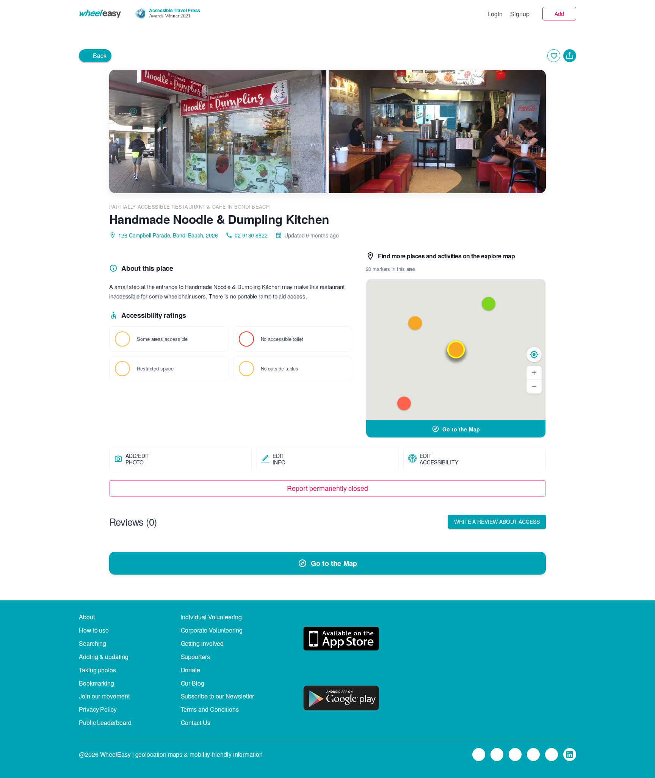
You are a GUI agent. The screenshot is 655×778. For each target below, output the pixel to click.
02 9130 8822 (251, 235)
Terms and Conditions (210, 709)
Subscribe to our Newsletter (217, 696)
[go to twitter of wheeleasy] (496, 754)
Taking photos (97, 670)
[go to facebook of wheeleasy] (515, 754)
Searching (92, 643)
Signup (520, 13)
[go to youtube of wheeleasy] (551, 754)
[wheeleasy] (100, 13)
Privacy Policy (98, 709)
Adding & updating (103, 656)
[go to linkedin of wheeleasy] (569, 754)
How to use (94, 630)
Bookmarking (96, 683)
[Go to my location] (534, 354)
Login (495, 13)
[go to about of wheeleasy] (341, 639)
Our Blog (192, 683)
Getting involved (202, 643)
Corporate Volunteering (212, 630)
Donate (191, 670)
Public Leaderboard (105, 722)
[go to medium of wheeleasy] (478, 754)
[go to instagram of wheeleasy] (533, 754)
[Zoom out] (534, 387)
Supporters (195, 656)
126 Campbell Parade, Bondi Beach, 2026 (168, 235)
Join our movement (104, 696)
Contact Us (195, 722)
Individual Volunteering (211, 616)
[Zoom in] (534, 373)
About (87, 616)
